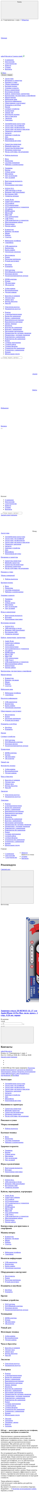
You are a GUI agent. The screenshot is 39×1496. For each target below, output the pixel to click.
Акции (34, 374)
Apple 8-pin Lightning (12, 201)
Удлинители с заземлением (14, 350)
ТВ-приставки (10, 283)
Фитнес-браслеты (11, 301)
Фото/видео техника (12, 114)
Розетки (8, 312)
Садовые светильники (13, 342)
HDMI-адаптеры (11, 279)
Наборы (8, 235)
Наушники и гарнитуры (13, 80)
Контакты (8, 69)
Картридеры (9, 248)
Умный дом (9, 112)
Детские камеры (11, 292)
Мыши (7, 233)
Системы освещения (12, 163)
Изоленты (8, 325)
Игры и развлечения (12, 90)
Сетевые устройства (12, 109)
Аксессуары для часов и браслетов (17, 129)
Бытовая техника (11, 86)
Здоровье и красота (12, 88)
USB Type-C (9, 218)
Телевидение (9, 111)
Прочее (7, 107)
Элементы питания (12, 196)
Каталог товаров (7, 75)
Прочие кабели (10, 226)
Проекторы (9, 161)
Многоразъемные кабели (14, 222)
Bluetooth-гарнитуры (12, 146)
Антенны (8, 1426)
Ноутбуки (8, 264)
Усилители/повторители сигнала (16, 276)
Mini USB (8, 215)
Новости (8, 65)
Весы (7, 159)
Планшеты (9, 266)
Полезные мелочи (11, 274)
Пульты (7, 281)
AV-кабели (9, 209)
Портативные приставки (14, 185)
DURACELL (9, 188)
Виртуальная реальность (13, 181)
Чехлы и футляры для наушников (17, 152)
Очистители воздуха (12, 307)
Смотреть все (5, 869)
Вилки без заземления (13, 316)
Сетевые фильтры (11, 346)
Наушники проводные (13, 150)
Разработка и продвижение (15, 1074)
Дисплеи (8, 1418)
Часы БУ (8, 303)
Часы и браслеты (11, 116)
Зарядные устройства (12, 135)
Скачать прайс (17, 56)
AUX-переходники (12, 205)
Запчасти (8, 133)
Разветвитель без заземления (15, 339)
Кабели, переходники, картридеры (17, 94)
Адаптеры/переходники (13, 314)
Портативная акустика (13, 141)
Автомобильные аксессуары (15, 124)
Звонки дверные (11, 324)
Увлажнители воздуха (12, 309)
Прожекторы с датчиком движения (17, 335)
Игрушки (8, 183)
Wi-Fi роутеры (10, 270)
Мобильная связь (11, 99)
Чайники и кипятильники (14, 164)
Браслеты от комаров (12, 296)
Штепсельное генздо (12, 354)
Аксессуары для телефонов (14, 125)
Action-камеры (10, 288)
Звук (6, 137)
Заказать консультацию (9, 515)
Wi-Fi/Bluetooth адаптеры (14, 272)
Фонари (8, 352)
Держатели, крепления (13, 131)
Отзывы (8, 67)
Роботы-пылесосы (11, 155)
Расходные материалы (13, 259)
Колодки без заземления (13, 327)
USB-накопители (11, 246)
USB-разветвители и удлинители (16, 220)
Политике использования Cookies (24, 1489)
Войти (34, 390)
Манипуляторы (10, 97)
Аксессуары (9, 78)
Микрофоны (9, 139)
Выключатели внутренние (14, 320)
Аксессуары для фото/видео (15, 127)
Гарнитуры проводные (13, 144)
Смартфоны (9, 242)
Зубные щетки (10, 172)
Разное (7, 257)
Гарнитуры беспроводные (14, 148)
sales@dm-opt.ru (6, 56)
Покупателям (9, 62)
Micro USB (9, 213)
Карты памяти (10, 250)
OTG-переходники (11, 216)
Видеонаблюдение (11, 290)
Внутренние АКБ (11, 194)
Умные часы (9, 299)
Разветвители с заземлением (15, 337)
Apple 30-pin (9, 199)
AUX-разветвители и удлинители (17, 207)
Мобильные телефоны (13, 241)
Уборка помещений (12, 84)
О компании (9, 60)
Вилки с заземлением (12, 318)
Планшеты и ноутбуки (13, 105)
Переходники (10, 224)
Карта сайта (15, 1073)
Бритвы (7, 170)
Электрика (9, 120)
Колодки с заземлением (13, 329)
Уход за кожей (10, 177)
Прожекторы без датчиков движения (18, 333)
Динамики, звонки (11, 1422)
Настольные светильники (14, 331)
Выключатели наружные (14, 322)
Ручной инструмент (12, 261)
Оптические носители (13, 252)
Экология (8, 118)
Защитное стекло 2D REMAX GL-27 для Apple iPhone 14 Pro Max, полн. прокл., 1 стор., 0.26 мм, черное (19, 1013)
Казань (19, 2)
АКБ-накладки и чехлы (13, 190)
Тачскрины (9, 1420)
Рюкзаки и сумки (11, 82)
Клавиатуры (9, 229)
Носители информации (13, 101)
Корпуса (8, 1424)
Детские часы (10, 298)
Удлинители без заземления (15, 348)
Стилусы (8, 237)
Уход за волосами (11, 176)
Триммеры (8, 168)
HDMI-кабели (10, 211)
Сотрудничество (11, 63)
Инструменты (10, 255)
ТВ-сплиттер (9, 285)
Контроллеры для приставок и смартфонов (20, 95)
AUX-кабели (9, 203)
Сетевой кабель (10, 344)
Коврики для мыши (12, 231)
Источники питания (12, 92)
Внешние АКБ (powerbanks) (15, 192)
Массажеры (9, 174)
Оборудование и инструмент (15, 103)
